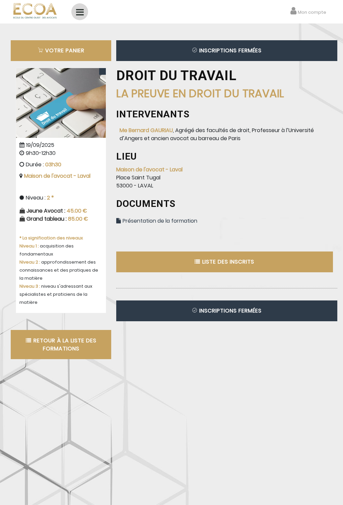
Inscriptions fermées (230, 50)
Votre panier (64, 50)
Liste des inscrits (227, 262)
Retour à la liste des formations (64, 344)
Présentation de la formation (159, 221)
